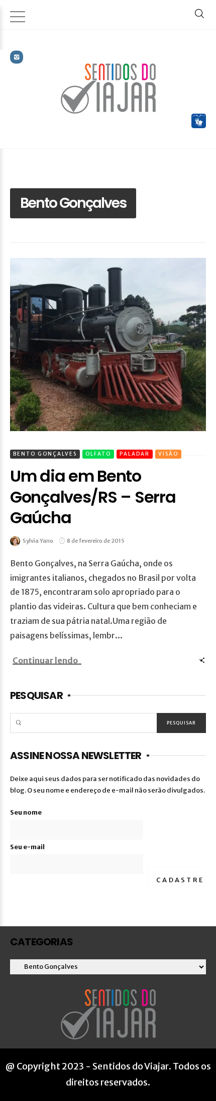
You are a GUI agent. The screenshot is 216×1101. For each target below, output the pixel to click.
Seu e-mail (27, 847)
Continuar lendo (45, 660)
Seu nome (26, 812)
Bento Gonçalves (45, 454)
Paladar (135, 454)
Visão (168, 454)
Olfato (98, 454)
